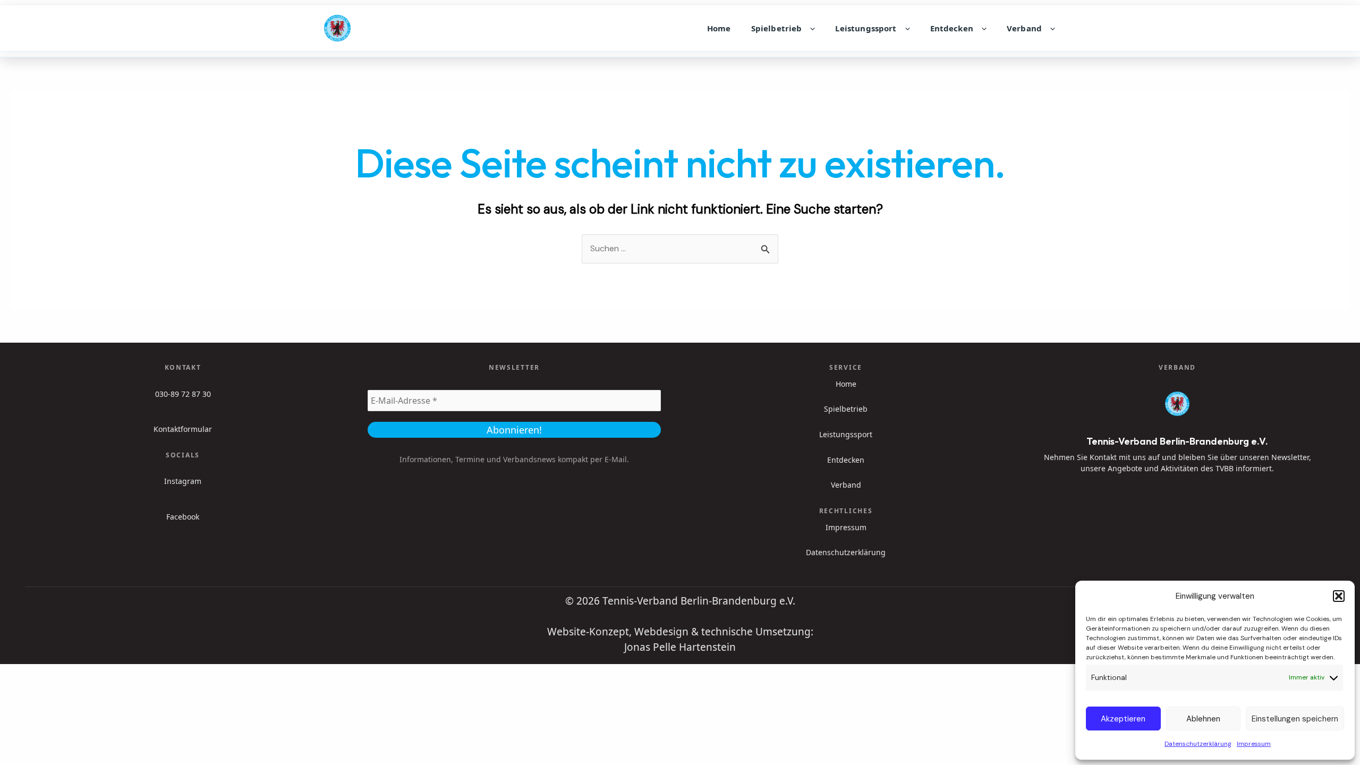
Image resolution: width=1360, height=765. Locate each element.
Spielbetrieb (776, 28)
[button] (1338, 596)
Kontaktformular (183, 429)
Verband (1024, 28)
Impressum (1254, 744)
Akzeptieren (1123, 718)
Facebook (182, 517)
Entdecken (951, 28)
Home (719, 28)
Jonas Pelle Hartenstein (680, 647)
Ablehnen (1203, 718)
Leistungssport (865, 28)
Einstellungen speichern (1295, 718)
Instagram (182, 481)
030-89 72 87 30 (183, 394)
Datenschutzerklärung (1197, 744)
